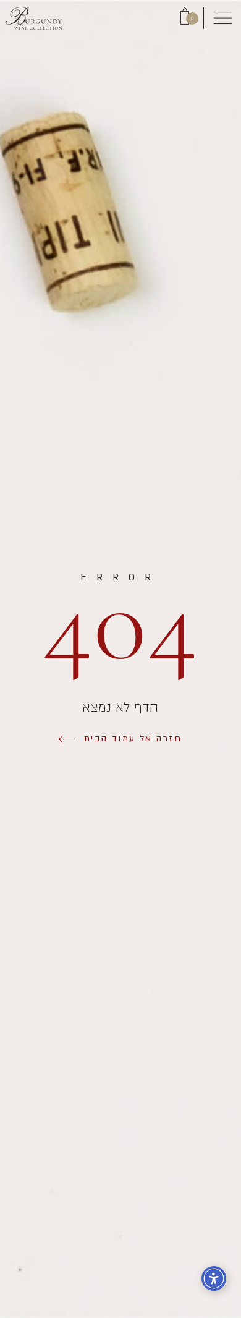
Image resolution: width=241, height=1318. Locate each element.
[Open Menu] (222, 18)
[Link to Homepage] (33, 18)
